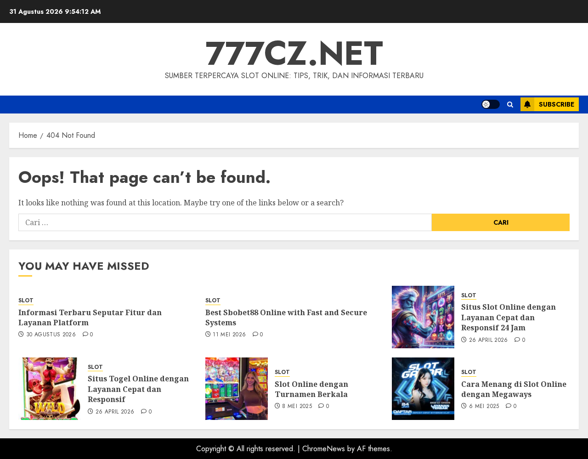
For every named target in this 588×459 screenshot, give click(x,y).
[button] (510, 104)
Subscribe (556, 104)
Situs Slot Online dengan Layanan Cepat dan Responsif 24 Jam (508, 317)
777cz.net (294, 53)
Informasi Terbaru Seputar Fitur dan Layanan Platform (90, 317)
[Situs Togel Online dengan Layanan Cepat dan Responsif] (49, 388)
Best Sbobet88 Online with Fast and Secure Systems (286, 317)
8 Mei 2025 (297, 406)
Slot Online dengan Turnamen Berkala (311, 389)
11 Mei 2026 (229, 335)
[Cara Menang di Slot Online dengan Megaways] (423, 388)
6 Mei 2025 (484, 406)
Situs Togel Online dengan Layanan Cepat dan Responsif (138, 389)
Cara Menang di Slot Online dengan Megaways (513, 389)
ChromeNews (323, 448)
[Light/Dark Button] (490, 104)
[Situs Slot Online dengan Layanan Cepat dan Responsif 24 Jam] (423, 317)
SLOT (26, 301)
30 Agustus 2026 (51, 335)
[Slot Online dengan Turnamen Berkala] (236, 388)
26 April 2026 (488, 340)
